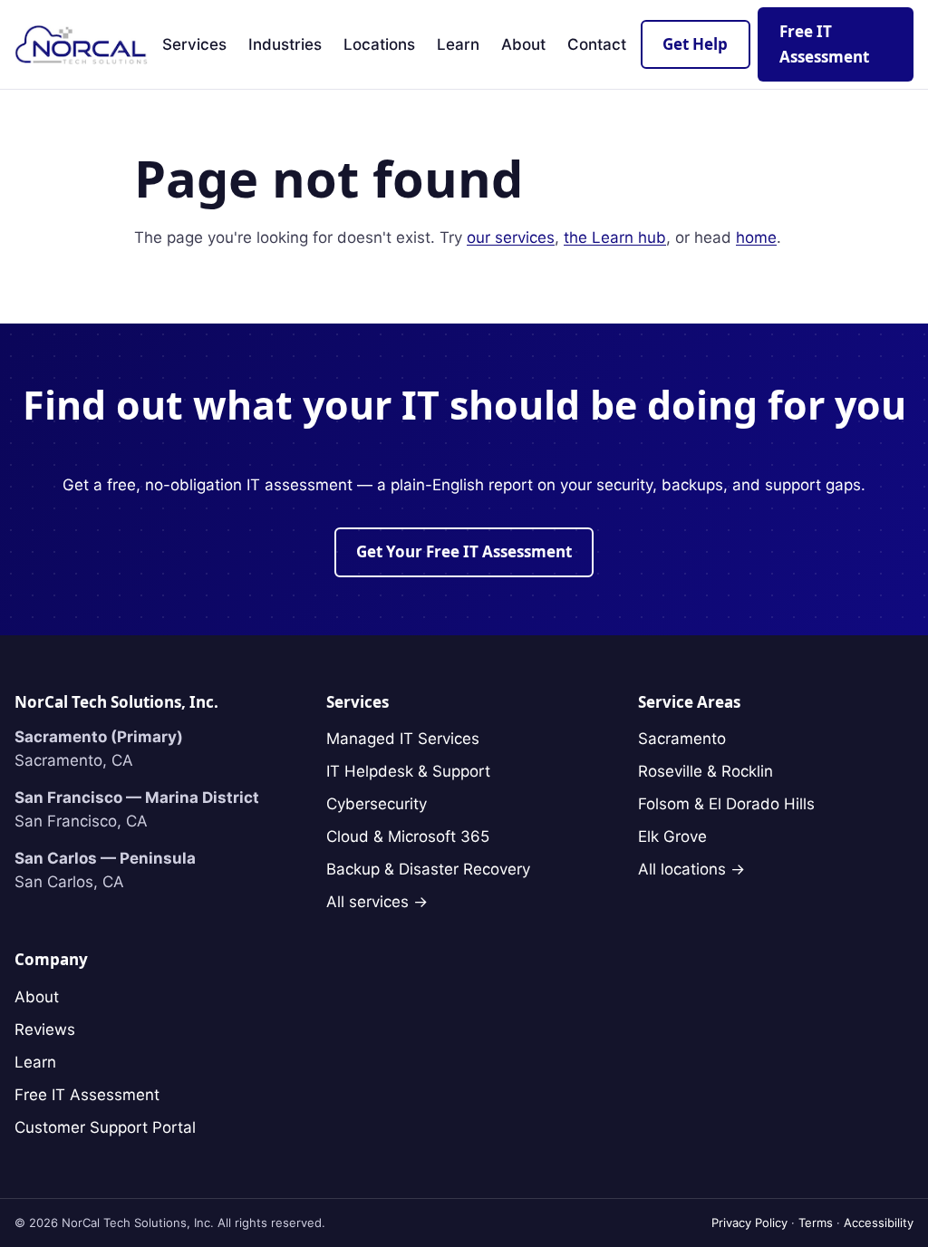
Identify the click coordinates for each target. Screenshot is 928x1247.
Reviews (44, 1029)
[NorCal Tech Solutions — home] (81, 44)
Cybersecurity (376, 804)
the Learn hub (615, 237)
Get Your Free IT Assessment (464, 551)
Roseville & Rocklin (705, 771)
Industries (285, 44)
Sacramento (682, 739)
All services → (377, 902)
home (756, 237)
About (523, 44)
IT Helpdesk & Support (408, 771)
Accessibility (879, 1222)
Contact (596, 44)
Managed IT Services (402, 739)
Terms (815, 1222)
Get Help (695, 44)
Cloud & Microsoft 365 (407, 836)
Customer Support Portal (105, 1127)
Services (194, 44)
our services (511, 237)
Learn (458, 44)
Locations (379, 44)
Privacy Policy (749, 1222)
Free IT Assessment (87, 1095)
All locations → (691, 869)
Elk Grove (672, 836)
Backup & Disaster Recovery (428, 869)
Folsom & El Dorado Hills (726, 804)
